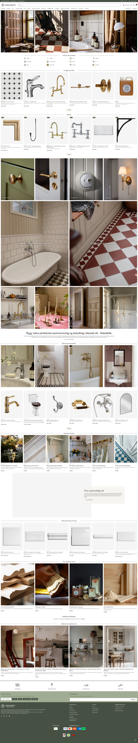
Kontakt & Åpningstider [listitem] (6, 699)
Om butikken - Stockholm (119, 706)
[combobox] (70, 5)
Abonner (133, 699)
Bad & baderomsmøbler (69, 343)
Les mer (2, 470)
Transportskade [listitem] (26, 699)
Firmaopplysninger (95, 708)
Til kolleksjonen (89, 499)
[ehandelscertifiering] (68, 735)
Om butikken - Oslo (118, 708)
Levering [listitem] (14, 699)
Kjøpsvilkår (71, 708)
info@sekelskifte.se (72, 720)
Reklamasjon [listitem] (34, 699)
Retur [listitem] (20, 699)
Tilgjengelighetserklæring (73, 714)
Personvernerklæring (73, 712)
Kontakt (70, 706)
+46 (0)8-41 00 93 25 (73, 718)
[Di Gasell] (64, 735)
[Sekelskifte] (23, 706)
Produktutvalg (94, 712)
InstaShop (83, 618)
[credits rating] (73, 735)
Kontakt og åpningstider (119, 710)
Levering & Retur (72, 710)
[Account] (131, 5)
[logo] (8, 5)
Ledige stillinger (95, 710)
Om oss (93, 706)
